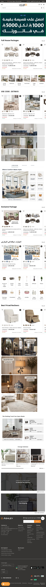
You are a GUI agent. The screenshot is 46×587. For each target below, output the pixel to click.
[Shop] (23, 130)
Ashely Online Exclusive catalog (7, 553)
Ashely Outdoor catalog (6, 555)
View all (43, 40)
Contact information (36, 584)
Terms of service (36, 583)
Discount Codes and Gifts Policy (39, 536)
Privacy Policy (39, 527)
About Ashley (21, 527)
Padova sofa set (26, 264)
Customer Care (30, 529)
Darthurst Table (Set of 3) (28, 113)
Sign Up (37, 521)
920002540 (6, 527)
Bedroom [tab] (24, 165)
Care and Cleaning (31, 539)
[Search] (43, 7)
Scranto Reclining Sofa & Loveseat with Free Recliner (11, 229)
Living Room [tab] (15, 165)
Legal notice (43, 584)
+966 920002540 (7, 578)
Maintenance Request (30, 531)
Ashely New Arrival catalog (6, 551)
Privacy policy (30, 583)
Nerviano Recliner (27, 327)
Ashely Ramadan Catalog (6, 549)
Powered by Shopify (18, 583)
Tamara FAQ (29, 537)
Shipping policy (42, 583)
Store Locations (21, 529)
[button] (41, 7)
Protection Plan (30, 534)
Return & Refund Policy (39, 529)
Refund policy (24, 583)
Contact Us (20, 530)
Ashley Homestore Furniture (9, 583)
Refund (37, 539)
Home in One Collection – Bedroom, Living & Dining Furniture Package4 (32, 63)
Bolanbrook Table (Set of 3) (8, 113)
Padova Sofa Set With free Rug (8, 264)
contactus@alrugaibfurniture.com (11, 528)
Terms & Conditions (40, 534)
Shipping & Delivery (40, 532)
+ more (11, 60)
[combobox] (23, 7)
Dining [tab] (32, 165)
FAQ (28, 535)
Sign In (19, 549)
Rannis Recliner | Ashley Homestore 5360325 (11, 327)
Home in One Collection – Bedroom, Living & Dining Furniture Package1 (11, 63)
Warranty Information (29, 541)
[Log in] (39, 4)
